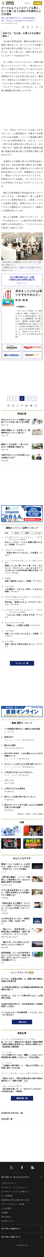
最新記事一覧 (22, 1098)
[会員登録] (37, 3)
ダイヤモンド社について (11, 1237)
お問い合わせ (6, 1216)
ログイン (27, 3)
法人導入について (7, 1221)
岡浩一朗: (18, 18)
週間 (27, 533)
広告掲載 (4, 1212)
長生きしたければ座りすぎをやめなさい (21, 20)
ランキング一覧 (21, 663)
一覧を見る (22, 1022)
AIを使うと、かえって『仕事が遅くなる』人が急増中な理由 (22, 996)
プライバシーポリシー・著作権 (12, 1204)
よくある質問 (6, 1208)
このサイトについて (8, 1183)
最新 (6, 533)
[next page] (34, 398)
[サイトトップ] (10, 3)
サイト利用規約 (7, 1195)
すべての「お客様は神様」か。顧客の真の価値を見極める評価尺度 (22, 979)
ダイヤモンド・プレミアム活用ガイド (15, 1191)
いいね (37, 533)
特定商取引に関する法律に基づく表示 (15, 1200)
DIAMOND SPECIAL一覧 (12, 1113)
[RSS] (32, 1168)
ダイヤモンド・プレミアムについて (14, 1187)
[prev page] (9, 398)
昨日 (17, 533)
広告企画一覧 (6, 1119)
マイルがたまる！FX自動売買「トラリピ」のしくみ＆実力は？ (22, 1013)
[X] (11, 1168)
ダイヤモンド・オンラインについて (15, 1177)
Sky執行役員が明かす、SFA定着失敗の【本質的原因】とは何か (22, 1005)
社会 (3, 20)
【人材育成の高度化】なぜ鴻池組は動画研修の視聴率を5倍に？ (22, 988)
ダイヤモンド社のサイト (11, 1228)
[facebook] (22, 1168)
